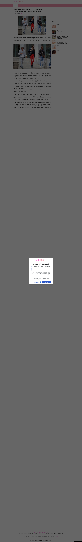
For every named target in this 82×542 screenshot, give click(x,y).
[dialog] (41, 271)
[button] (41, 271)
